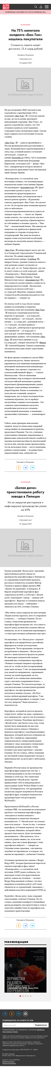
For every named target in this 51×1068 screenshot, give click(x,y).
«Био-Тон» (19, 116)
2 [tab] (23, 996)
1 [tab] (20, 996)
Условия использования (9, 1063)
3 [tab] (25, 996)
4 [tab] (28, 996)
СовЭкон (32, 259)
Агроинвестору (27, 187)
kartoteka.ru (17, 157)
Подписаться (41, 1025)
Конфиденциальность (8, 1062)
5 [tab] (30, 996)
